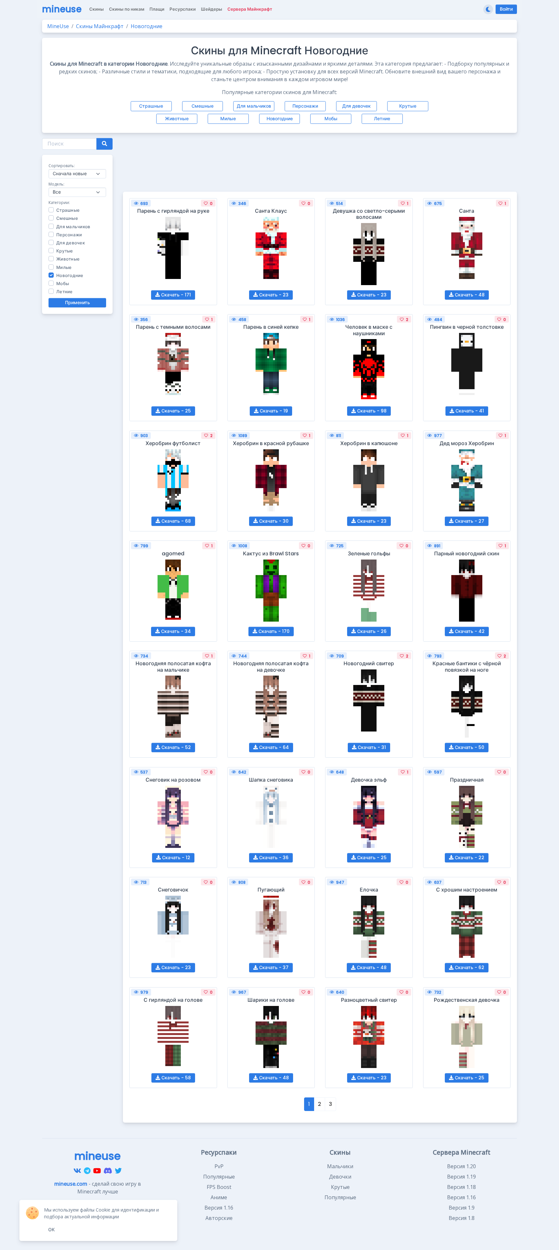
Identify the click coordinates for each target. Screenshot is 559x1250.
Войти (506, 9)
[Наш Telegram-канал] (87, 1171)
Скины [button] (96, 9)
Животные (177, 118)
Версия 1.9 (462, 1207)
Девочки (340, 1176)
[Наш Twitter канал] (118, 1171)
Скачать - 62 (469, 967)
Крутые (407, 106)
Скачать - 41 (469, 411)
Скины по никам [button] (126, 9)
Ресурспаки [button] (183, 9)
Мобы (330, 118)
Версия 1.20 (461, 1166)
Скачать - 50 (469, 747)
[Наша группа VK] (77, 1171)
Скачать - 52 (175, 747)
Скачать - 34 (175, 631)
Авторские (219, 1218)
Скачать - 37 (273, 967)
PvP (219, 1166)
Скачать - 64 (273, 747)
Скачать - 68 (175, 521)
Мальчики (340, 1166)
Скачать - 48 (469, 295)
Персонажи (305, 106)
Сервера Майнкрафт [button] (249, 9)
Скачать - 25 (175, 411)
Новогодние (280, 118)
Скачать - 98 (371, 411)
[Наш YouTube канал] (97, 1171)
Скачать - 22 (469, 857)
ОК (51, 1229)
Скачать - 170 (273, 631)
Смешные (203, 106)
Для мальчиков (254, 106)
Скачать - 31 (371, 747)
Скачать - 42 (469, 631)
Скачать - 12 (175, 857)
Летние (382, 118)
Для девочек (356, 106)
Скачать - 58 (175, 1077)
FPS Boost (219, 1187)
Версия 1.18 (461, 1187)
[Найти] (104, 144)
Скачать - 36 (273, 857)
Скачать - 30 (273, 521)
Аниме (219, 1197)
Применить (77, 302)
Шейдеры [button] (211, 9)
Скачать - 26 (371, 631)
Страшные (151, 106)
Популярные (219, 1176)
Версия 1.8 (462, 1218)
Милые (228, 118)
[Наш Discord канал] (108, 1171)
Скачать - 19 (273, 411)
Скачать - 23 (273, 295)
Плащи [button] (156, 9)
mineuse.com (70, 1183)
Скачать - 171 (175, 295)
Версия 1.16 (218, 1207)
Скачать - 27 (469, 521)
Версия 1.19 (461, 1176)
